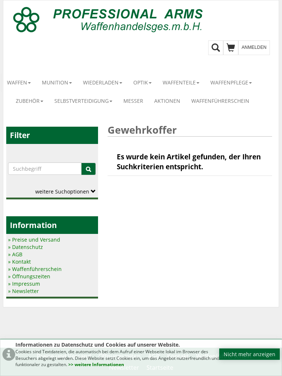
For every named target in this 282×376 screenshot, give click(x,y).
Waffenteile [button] (179, 82)
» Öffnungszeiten (29, 276)
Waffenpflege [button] (229, 82)
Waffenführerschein (220, 100)
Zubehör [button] (28, 100)
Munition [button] (55, 82)
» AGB (15, 254)
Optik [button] (140, 82)
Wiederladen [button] (101, 82)
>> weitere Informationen (96, 364)
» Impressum (24, 283)
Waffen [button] (17, 82)
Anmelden (254, 47)
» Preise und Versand (34, 239)
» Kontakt (19, 261)
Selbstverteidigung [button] (81, 100)
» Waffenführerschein (35, 268)
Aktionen (167, 100)
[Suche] (88, 169)
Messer (133, 100)
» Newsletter (23, 291)
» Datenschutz (25, 246)
